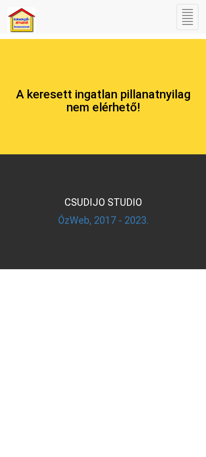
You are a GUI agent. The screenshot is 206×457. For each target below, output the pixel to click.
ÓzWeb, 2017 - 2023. (103, 220)
